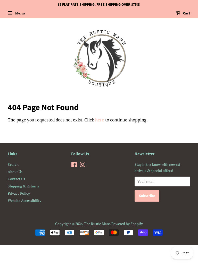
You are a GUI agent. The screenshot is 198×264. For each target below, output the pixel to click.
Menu (19, 13)
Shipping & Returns (23, 186)
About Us (15, 171)
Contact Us (16, 178)
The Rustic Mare (97, 223)
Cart (186, 13)
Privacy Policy (19, 193)
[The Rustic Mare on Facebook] (74, 165)
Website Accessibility (24, 200)
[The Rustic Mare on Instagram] (82, 165)
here (99, 120)
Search (13, 164)
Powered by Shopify (127, 223)
